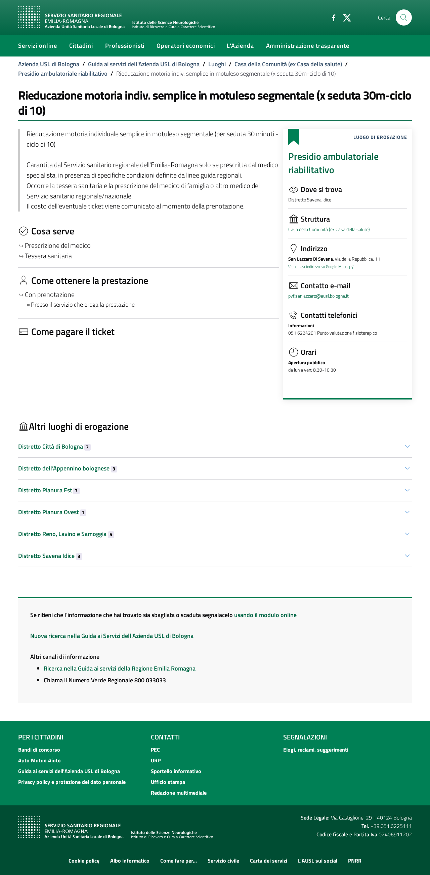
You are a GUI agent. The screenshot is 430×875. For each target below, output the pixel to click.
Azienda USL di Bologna (48, 64)
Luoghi (217, 64)
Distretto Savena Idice (49, 555)
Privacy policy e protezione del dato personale (72, 782)
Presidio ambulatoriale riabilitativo (63, 73)
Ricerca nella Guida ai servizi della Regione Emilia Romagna (120, 668)
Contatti (165, 737)
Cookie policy (84, 861)
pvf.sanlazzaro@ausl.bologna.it (318, 296)
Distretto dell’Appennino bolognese (66, 468)
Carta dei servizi (268, 861)
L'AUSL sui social (317, 861)
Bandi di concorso (39, 750)
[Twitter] (344, 17)
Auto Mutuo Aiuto (39, 760)
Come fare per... (178, 861)
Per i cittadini (40, 737)
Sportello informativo (176, 771)
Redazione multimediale (179, 793)
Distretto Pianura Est (48, 490)
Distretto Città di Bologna (53, 446)
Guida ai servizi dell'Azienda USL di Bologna (144, 64)
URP (156, 760)
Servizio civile (223, 861)
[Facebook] (331, 17)
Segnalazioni (305, 737)
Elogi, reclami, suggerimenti (315, 750)
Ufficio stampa (168, 782)
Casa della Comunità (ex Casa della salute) (288, 64)
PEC (155, 750)
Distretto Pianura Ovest (51, 512)
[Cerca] (404, 17)
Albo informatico (129, 861)
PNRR (354, 861)
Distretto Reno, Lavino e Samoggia (65, 533)
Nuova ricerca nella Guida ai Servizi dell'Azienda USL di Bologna (112, 635)
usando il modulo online (265, 614)
